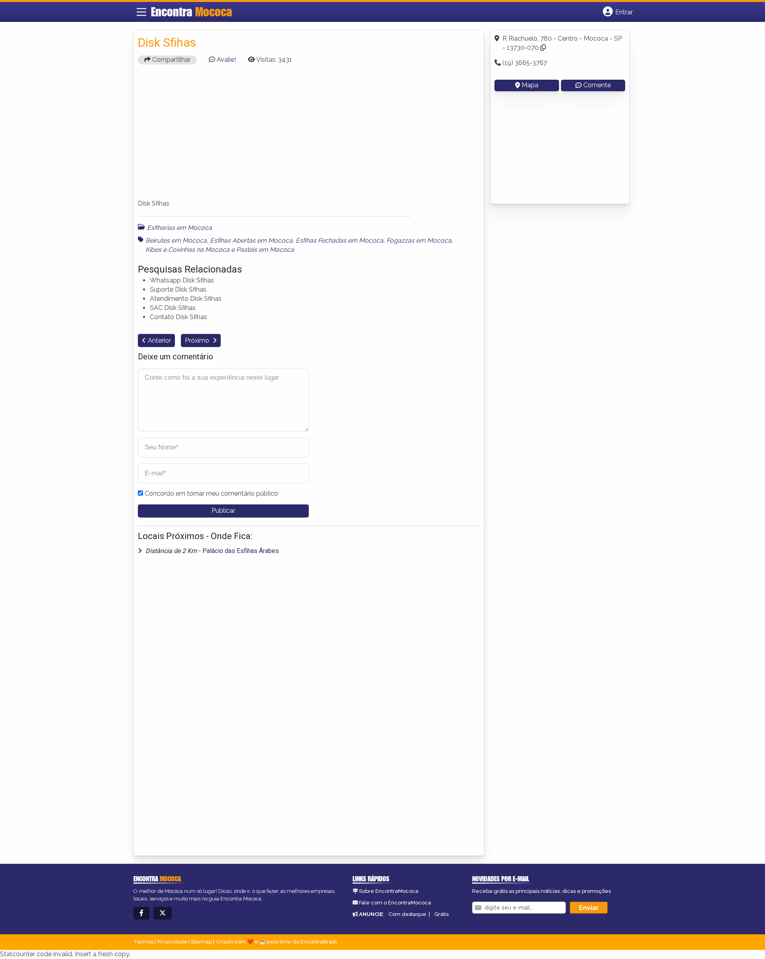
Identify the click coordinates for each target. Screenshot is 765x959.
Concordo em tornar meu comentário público (211, 493)
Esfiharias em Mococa (179, 227)
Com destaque (407, 914)
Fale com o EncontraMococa (395, 903)
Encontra (191, 11)
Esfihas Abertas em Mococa (251, 240)
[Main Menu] (141, 12)
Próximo (198, 340)
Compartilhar (170, 59)
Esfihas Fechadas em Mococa (339, 240)
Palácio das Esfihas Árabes (240, 551)
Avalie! (226, 59)
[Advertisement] (309, 135)
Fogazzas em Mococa (418, 240)
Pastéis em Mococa (265, 249)
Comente (597, 85)
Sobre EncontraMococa (388, 891)
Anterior (159, 340)
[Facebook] (141, 913)
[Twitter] (162, 913)
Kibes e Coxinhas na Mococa (187, 249)
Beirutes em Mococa (176, 240)
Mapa (530, 85)
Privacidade (172, 942)
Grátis (441, 914)
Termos (143, 942)
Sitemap (201, 942)
